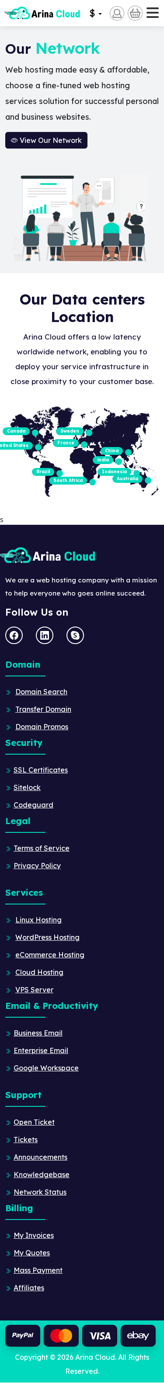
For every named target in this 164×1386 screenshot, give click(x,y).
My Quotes (32, 1252)
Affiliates (29, 1287)
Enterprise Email (41, 1050)
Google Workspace (46, 1068)
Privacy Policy (37, 865)
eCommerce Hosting (49, 954)
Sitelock (27, 787)
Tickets (26, 1139)
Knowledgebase (42, 1174)
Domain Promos (41, 726)
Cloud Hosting (39, 972)
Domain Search (41, 691)
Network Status (40, 1192)
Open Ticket (34, 1122)
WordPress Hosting (47, 937)
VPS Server (34, 989)
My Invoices (34, 1235)
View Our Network (50, 140)
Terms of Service (42, 848)
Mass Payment (38, 1270)
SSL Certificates (41, 770)
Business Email (38, 1033)
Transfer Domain (43, 709)
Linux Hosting (38, 919)
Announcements (40, 1157)
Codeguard (33, 804)
